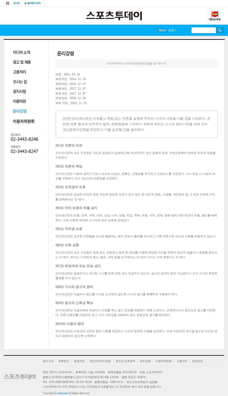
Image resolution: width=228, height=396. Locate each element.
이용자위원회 (25, 121)
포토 (93, 30)
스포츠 (62, 30)
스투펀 (214, 15)
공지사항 (19, 92)
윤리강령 (20, 111)
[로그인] (17, 3)
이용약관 (19, 101)
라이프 (79, 30)
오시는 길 (20, 82)
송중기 (172, 30)
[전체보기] (7, 3)
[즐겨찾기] (33, 3)
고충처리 (19, 72)
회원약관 (79, 361)
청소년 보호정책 (125, 361)
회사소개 (48, 361)
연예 (47, 30)
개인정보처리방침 (100, 361)
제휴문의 (63, 361)
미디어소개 (21, 52)
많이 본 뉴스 (13, 30)
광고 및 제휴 (22, 62)
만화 (109, 30)
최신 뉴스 (29, 30)
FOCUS (162, 30)
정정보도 (197, 361)
